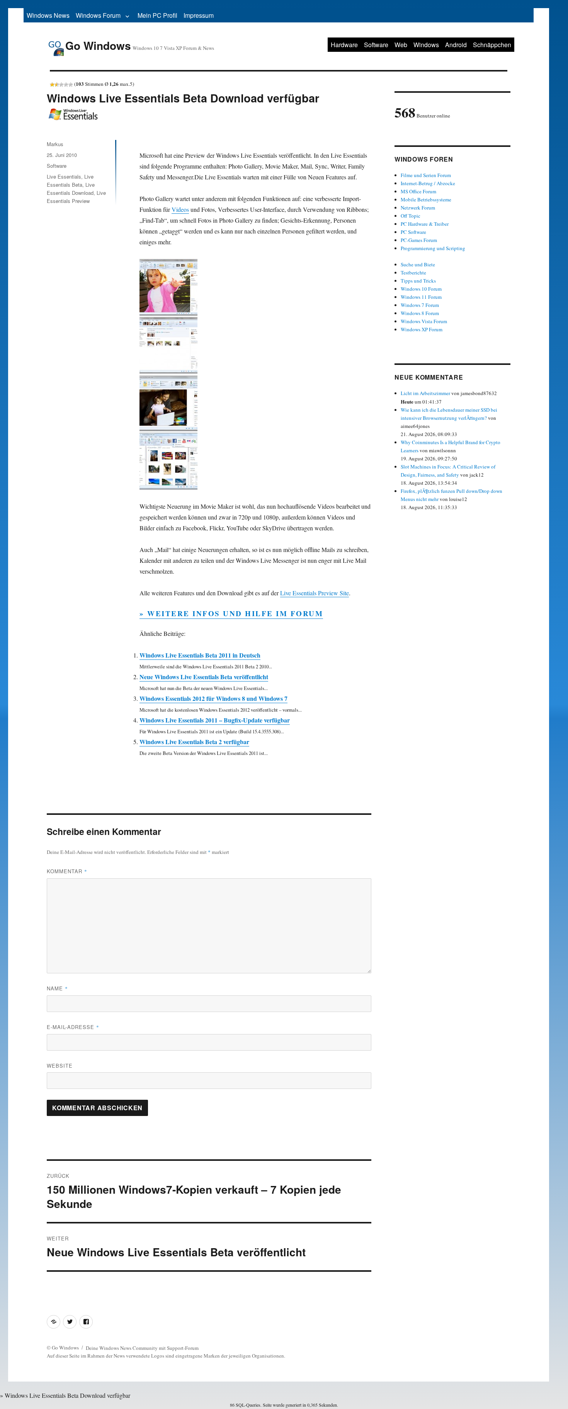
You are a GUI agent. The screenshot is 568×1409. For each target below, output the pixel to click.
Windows (426, 44)
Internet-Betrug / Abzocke (428, 183)
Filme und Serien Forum (426, 175)
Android (456, 44)
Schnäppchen (492, 44)
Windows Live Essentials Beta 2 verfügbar (194, 741)
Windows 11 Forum (421, 296)
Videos (180, 209)
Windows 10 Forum (421, 288)
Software (376, 44)
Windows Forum (98, 15)
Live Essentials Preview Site (314, 593)
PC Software (413, 231)
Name (57, 988)
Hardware (344, 44)
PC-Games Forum (419, 240)
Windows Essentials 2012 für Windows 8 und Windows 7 (213, 698)
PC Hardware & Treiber (425, 223)
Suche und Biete (418, 264)
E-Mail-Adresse (73, 1027)
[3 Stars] (61, 84)
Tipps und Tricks (418, 280)
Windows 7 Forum (420, 305)
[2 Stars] (56, 84)
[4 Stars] (66, 84)
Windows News (48, 15)
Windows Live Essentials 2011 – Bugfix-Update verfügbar (214, 720)
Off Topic (410, 215)
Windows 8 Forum (420, 313)
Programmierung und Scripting (433, 248)
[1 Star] (52, 84)
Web (401, 44)
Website (60, 1065)
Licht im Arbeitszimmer (425, 393)
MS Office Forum (418, 191)
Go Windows (98, 45)
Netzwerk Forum (418, 207)
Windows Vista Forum (424, 321)
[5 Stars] (70, 84)
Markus (55, 144)
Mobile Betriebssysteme (426, 199)
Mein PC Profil (157, 15)
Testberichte (413, 272)
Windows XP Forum (421, 329)
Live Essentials (64, 176)
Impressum (199, 15)
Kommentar (67, 871)
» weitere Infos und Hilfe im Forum (231, 613)
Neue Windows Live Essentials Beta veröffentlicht (203, 676)
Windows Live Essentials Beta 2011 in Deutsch (199, 655)
